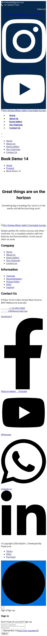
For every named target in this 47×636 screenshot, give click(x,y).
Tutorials (10, 275)
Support (10, 287)
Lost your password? (28, 630)
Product (10, 168)
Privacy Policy (13, 281)
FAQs (8, 284)
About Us (13, 118)
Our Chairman (16, 124)
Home (12, 115)
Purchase (11, 557)
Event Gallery (15, 121)
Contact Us (14, 128)
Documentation (14, 278)
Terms (9, 551)
